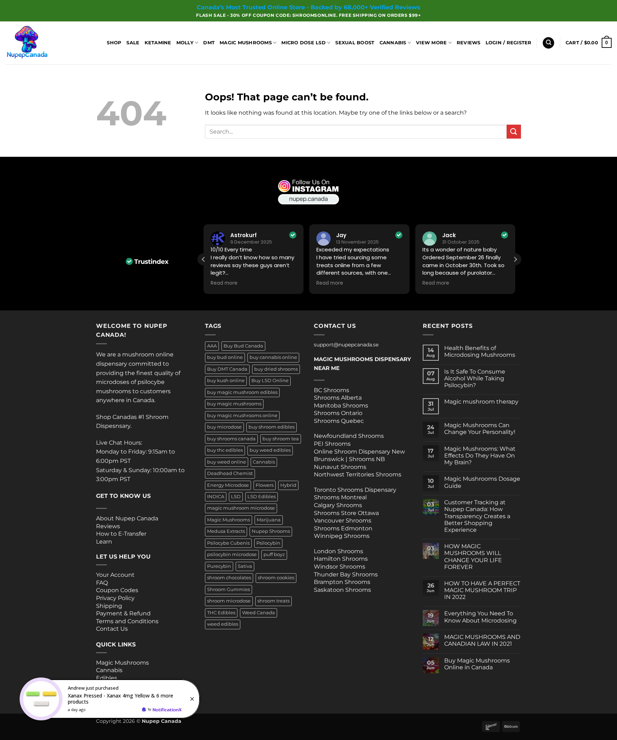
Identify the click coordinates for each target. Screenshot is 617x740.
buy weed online (226, 462)
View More (431, 42)
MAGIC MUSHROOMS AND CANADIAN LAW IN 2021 (482, 640)
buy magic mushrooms (234, 403)
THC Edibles (221, 612)
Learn (104, 541)
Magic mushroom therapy (481, 401)
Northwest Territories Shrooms (357, 474)
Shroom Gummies (228, 589)
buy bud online (225, 357)
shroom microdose (229, 601)
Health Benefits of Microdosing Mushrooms (479, 351)
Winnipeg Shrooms (342, 535)
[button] (509, 42)
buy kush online (226, 380)
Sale (132, 42)
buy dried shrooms (276, 369)
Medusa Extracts (226, 531)
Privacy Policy (115, 598)
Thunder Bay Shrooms (346, 574)
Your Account (115, 574)
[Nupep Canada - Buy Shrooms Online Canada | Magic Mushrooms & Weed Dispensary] (41, 42)
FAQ (102, 582)
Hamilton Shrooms (341, 558)
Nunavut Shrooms (340, 467)
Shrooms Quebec (339, 421)
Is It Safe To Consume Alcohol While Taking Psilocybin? (474, 378)
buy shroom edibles (272, 427)
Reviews (469, 42)
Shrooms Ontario (338, 413)
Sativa (245, 566)
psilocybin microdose (232, 554)
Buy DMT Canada (227, 369)
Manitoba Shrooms (341, 405)
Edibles (106, 678)
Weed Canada (258, 612)
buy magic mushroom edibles (242, 392)
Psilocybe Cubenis (228, 543)
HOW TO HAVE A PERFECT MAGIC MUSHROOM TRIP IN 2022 (482, 590)
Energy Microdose (228, 485)
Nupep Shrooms (271, 531)
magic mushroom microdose (241, 508)
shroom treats (273, 601)
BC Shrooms (331, 390)
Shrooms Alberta (338, 397)
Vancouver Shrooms (342, 520)
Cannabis (393, 42)
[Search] (548, 43)
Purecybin (219, 566)
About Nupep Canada (127, 518)
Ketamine (158, 42)
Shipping (109, 605)
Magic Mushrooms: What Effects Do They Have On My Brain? (480, 455)
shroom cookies (276, 577)
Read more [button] (224, 283)
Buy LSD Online (270, 380)
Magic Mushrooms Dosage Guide (482, 482)
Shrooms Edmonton (343, 528)
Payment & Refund (124, 613)
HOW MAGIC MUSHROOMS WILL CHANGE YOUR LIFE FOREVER (473, 556)
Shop (114, 42)
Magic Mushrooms (246, 42)
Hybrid (288, 485)
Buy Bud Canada (243, 346)
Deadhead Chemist (230, 473)
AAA (212, 346)
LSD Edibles (261, 496)
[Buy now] (111, 699)
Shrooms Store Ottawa (346, 513)
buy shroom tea (280, 438)
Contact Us (112, 628)
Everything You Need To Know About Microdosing (480, 617)
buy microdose (224, 427)
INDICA (215, 496)
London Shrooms (338, 551)
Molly (185, 42)
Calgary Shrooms (338, 505)
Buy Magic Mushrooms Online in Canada (477, 664)
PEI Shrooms (332, 443)
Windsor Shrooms (339, 566)
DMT (209, 42)
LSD (236, 496)
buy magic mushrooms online (242, 415)
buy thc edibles (225, 450)
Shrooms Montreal (340, 497)
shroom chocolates (229, 577)
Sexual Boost (354, 42)
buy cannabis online (273, 357)
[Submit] (514, 132)
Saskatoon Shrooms (342, 589)
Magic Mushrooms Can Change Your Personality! (479, 428)
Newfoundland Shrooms (349, 435)
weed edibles (222, 624)
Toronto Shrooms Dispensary (355, 489)
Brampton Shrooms (342, 582)
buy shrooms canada (231, 438)
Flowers (265, 485)
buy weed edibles (270, 450)
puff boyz (274, 554)
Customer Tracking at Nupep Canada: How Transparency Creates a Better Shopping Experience (477, 516)
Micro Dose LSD (303, 42)
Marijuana (269, 519)
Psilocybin (268, 543)
